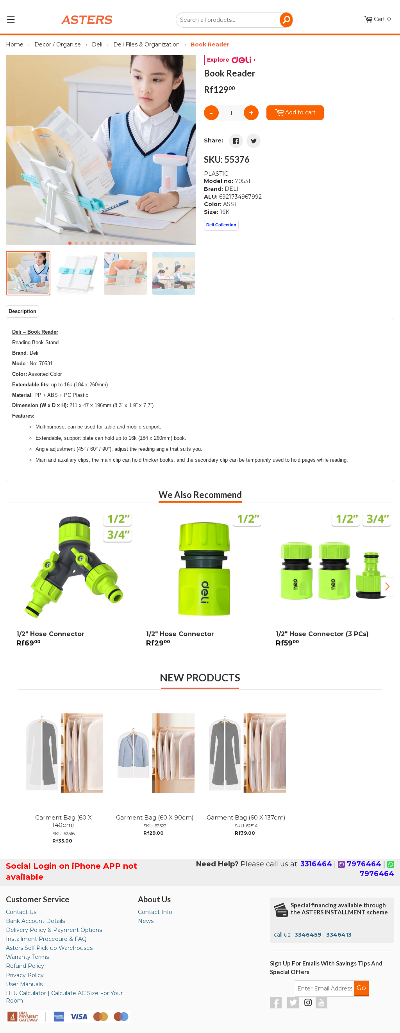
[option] (71, 583)
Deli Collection (221, 224)
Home (14, 44)
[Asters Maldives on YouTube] (322, 1006)
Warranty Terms (27, 956)
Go (361, 988)
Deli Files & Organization (146, 44)
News (146, 921)
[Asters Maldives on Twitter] (294, 1006)
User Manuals (24, 984)
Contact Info (155, 912)
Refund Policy (25, 965)
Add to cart (300, 112)
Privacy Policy (25, 975)
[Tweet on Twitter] (253, 141)
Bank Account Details (35, 921)
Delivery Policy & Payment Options (54, 929)
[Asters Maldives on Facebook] (277, 1006)
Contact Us (21, 912)
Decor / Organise (57, 44)
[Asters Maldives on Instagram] (308, 1003)
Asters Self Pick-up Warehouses (49, 947)
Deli (97, 44)
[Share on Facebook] (236, 141)
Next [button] (387, 586)
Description (22, 311)
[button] (187, 149)
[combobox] (234, 20)
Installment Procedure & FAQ (46, 938)
